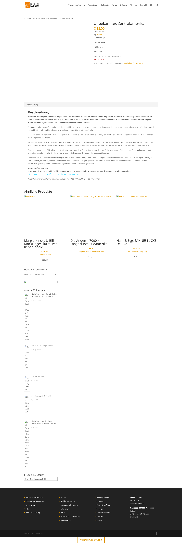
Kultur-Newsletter (103, 512)
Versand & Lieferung (69, 505)
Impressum (30, 505)
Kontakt (143, 5)
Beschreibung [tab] (32, 105)
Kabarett (105, 5)
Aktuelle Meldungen (34, 497)
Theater (133, 5)
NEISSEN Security (33, 512)
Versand (99, 35)
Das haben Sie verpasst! (41, 18)
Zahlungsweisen (68, 501)
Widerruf (65, 509)
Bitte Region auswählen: (34, 274)
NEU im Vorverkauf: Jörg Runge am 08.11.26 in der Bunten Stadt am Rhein (44, 422)
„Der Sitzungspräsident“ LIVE (41, 396)
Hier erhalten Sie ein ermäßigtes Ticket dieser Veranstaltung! (53, 174)
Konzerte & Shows (119, 5)
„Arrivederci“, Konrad (38, 377)
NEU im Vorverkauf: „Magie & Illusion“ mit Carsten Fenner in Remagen (44, 295)
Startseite (27, 18)
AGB (63, 512)
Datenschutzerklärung (35, 501)
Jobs (27, 509)
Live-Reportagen (91, 5)
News (63, 497)
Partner (99, 520)
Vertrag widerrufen (91, 539)
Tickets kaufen (74, 5)
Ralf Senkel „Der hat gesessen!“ (41, 346)
